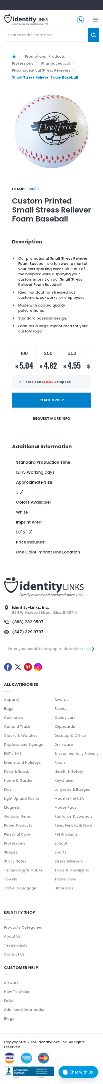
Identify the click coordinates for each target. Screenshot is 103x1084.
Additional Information (25, 1009)
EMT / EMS (13, 753)
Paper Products (18, 825)
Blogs (9, 1018)
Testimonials (15, 945)
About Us (12, 936)
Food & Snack (16, 771)
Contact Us (14, 954)
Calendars (13, 717)
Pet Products (66, 834)
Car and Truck (17, 726)
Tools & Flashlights (71, 870)
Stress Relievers (68, 861)
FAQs (8, 1000)
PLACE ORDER (52, 400)
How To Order (17, 991)
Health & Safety (68, 771)
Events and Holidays (22, 762)
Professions (14, 843)
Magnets (12, 807)
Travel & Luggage (20, 888)
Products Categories (23, 927)
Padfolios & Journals (73, 816)
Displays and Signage (23, 744)
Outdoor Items (17, 816)
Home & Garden (19, 780)
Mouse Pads (65, 807)
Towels (10, 879)
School (60, 843)
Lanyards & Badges (72, 789)
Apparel (11, 699)
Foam (59, 762)
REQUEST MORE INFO (51, 418)
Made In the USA (69, 798)
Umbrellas (63, 888)
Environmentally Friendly (76, 753)
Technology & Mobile (23, 870)
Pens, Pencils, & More (73, 825)
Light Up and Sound (21, 798)
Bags (8, 708)
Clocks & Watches (21, 735)
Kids (8, 789)
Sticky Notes (15, 861)
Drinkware (63, 744)
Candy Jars (65, 717)
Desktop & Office (70, 735)
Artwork (11, 982)
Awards (61, 699)
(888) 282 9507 (28, 622)
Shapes (11, 852)
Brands (61, 708)
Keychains (63, 780)
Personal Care (17, 834)
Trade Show (65, 879)
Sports (60, 852)
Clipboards (64, 726)
